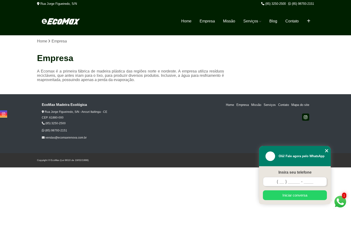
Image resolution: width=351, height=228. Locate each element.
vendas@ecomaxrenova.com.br (66, 137)
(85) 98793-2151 (302, 3)
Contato (292, 21)
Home (186, 21)
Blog (273, 21)
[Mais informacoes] (308, 21)
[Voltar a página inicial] (61, 21)
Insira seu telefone (295, 172)
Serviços (250, 21)
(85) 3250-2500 (275, 3)
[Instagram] (305, 117)
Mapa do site (300, 105)
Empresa (207, 21)
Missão (229, 21)
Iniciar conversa (294, 195)
